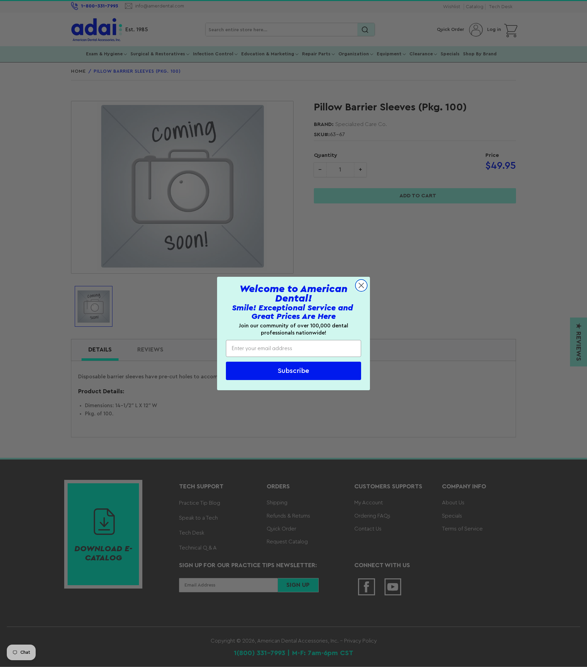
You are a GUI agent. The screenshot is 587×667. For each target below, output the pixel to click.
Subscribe (293, 370)
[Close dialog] (361, 285)
